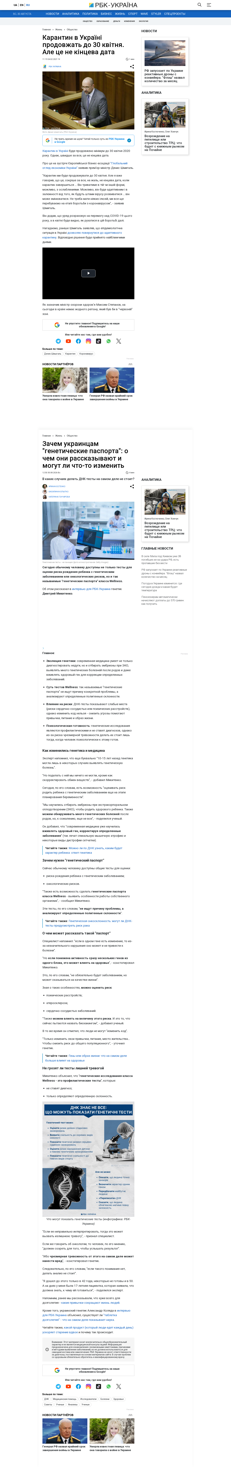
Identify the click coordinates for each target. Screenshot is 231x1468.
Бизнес (106, 13)
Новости (52, 13)
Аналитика (70, 13)
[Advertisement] (88, 621)
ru (28, 5)
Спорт (133, 13)
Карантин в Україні (55, 151)
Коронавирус (86, 353)
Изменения (129, 21)
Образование (102, 21)
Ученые (60, 1404)
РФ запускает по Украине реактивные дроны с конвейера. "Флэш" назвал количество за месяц (165, 76)
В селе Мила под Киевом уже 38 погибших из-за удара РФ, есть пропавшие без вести (161, 560)
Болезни (105, 1399)
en (21, 5)
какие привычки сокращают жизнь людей (90, 1302)
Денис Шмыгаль (52, 353)
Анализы (72, 1404)
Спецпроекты (174, 13)
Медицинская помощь (64, 1399)
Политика (90, 13)
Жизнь (120, 13)
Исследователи (88, 1399)
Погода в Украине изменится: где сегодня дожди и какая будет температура (161, 587)
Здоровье (118, 1399)
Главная (46, 29)
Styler (156, 13)
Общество (87, 21)
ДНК (46, 1399)
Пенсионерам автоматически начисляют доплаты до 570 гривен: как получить (162, 600)
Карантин (70, 353)
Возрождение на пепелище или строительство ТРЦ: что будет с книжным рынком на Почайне (164, 143)
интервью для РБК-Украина (91, 589)
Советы (48, 1404)
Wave (144, 13)
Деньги (116, 21)
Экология (143, 21)
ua (15, 5)
